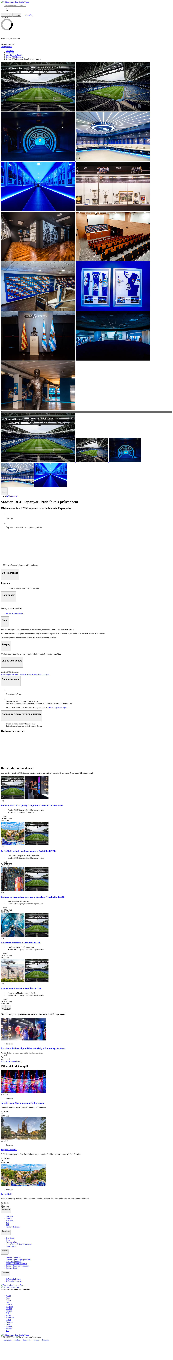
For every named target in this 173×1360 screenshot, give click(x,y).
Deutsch (9, 1304)
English (8, 1296)
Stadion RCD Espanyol (15, 613)
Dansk (8, 1302)
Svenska (9, 1328)
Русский (9, 1326)
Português (9, 1322)
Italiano (8, 1315)
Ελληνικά (9, 1307)
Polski (8, 1324)
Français (9, 1311)
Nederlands (10, 1318)
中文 (7, 1331)
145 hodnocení (11, 496)
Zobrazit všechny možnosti (11, 1061)
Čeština (8, 1300)
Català (8, 1298)
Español (9, 1309)
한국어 (8, 1313)
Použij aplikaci (6, 47)
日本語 (8, 1320)
